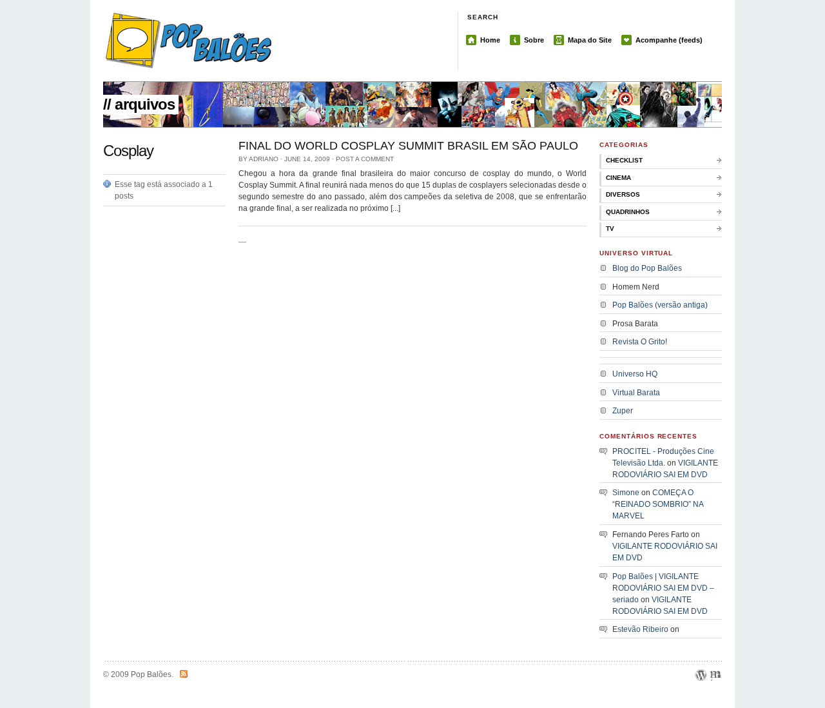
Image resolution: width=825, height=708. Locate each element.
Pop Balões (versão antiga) (660, 305)
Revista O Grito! (639, 341)
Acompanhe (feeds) (669, 40)
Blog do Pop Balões (647, 268)
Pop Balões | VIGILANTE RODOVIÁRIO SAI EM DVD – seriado (663, 588)
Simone (625, 492)
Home (490, 40)
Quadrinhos (628, 211)
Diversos (623, 194)
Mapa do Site (590, 40)
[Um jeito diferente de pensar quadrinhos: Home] (232, 41)
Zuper (622, 410)
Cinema (618, 177)
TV (610, 228)
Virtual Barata (636, 392)
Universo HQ (634, 374)
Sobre (534, 40)
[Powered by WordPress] (700, 690)
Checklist (624, 160)
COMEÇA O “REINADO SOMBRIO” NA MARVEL (657, 504)
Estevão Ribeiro (640, 629)
